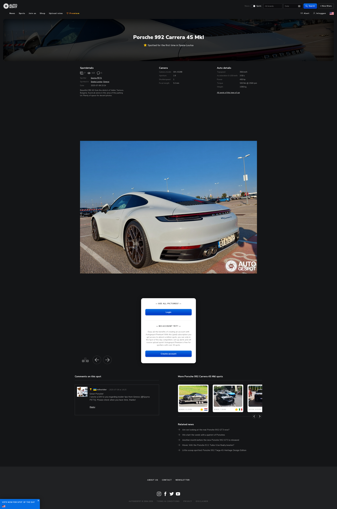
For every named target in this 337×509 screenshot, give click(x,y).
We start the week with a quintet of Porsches (203, 434)
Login (168, 312)
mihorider (102, 389)
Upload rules (56, 13)
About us (152, 480)
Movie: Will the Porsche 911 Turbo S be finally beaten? (208, 445)
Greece (106, 81)
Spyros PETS (96, 78)
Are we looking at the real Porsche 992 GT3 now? (205, 429)
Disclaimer (202, 501)
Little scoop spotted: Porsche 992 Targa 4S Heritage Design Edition (214, 450)
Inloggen (321, 13)
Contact (167, 480)
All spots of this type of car (228, 92)
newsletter (183, 480)
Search (312, 6)
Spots (258, 6)
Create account (168, 353)
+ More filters (326, 6)
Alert (306, 13)
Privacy (187, 501)
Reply (92, 407)
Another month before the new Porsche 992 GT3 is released (210, 440)
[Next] (259, 416)
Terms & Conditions (168, 501)
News (247, 6)
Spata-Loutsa (96, 81)
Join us (32, 13)
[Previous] (254, 416)
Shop (42, 13)
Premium (74, 13)
